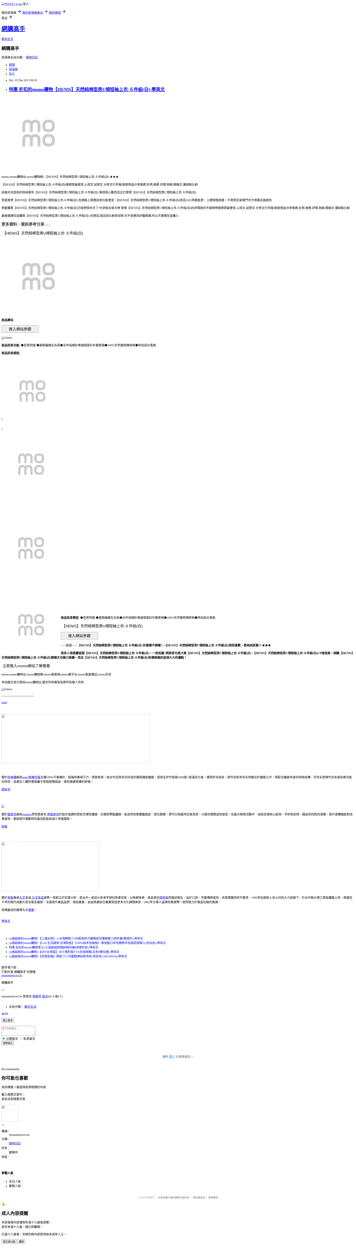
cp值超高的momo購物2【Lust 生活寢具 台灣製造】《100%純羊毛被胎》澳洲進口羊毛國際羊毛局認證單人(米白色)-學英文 (87, 942)
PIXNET (150, 1197)
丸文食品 (38, 897)
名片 (12, 73)
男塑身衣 (53, 814)
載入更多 (8, 1020)
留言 (45, 996)
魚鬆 (4, 826)
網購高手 (13, 28)
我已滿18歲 (9, 1241)
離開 (21, 1241)
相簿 (12, 64)
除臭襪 (11, 777)
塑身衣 (5, 789)
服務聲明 (213, 1197)
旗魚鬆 (163, 897)
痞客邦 (36, 996)
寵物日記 (32, 57)
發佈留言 (8, 1043)
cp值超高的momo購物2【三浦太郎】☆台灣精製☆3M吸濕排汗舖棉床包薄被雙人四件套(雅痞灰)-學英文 (76, 938)
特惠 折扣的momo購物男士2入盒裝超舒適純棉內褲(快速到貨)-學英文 (53, 947)
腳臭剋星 (34, 777)
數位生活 (30, 1006)
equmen (27, 814)
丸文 (22, 897)
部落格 (13, 69)
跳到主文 (7, 39)
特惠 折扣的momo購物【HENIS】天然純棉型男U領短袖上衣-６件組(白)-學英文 (87, 89)
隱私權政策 (199, 1197)
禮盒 (31, 909)
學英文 (5, 921)
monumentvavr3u (11, 975)
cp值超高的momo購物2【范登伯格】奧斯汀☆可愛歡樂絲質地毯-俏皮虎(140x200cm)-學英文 (68, 956)
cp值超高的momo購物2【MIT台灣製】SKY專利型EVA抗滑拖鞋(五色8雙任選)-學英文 (64, 951)
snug (4, 702)
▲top (4, 1013)
